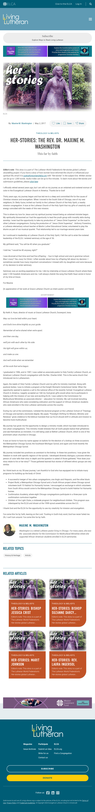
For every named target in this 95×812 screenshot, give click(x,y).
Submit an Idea (45, 749)
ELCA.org (58, 749)
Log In (79, 4)
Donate (47, 778)
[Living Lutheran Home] (15, 19)
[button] (90, 4)
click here (34, 181)
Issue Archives (29, 749)
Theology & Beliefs (47, 133)
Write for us (43, 753)
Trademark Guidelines (27, 803)
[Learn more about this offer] (47, 56)
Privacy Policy (11, 803)
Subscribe (47, 769)
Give (63, 4)
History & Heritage (12, 555)
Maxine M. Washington (22, 123)
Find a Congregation (63, 753)
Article (28, 555)
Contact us (43, 757)
